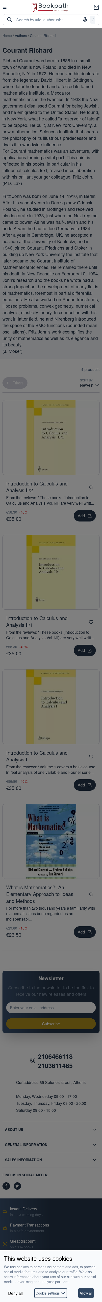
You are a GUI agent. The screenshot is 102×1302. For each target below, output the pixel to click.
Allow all (86, 1293)
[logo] (50, 7)
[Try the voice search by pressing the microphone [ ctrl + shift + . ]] (85, 20)
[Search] (10, 20)
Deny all (15, 1293)
